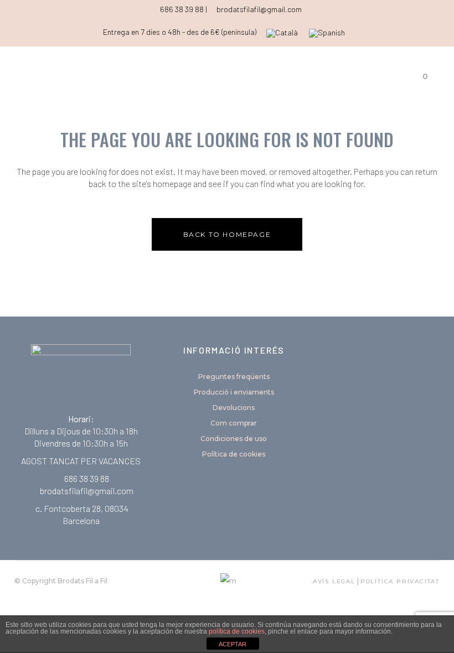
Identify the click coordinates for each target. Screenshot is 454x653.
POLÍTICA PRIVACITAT (400, 581)
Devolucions (234, 407)
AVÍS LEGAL (334, 581)
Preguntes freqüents (234, 376)
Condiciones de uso (233, 438)
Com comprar (233, 423)
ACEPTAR (232, 644)
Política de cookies (233, 454)
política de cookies (237, 631)
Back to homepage (227, 234)
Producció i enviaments (234, 392)
